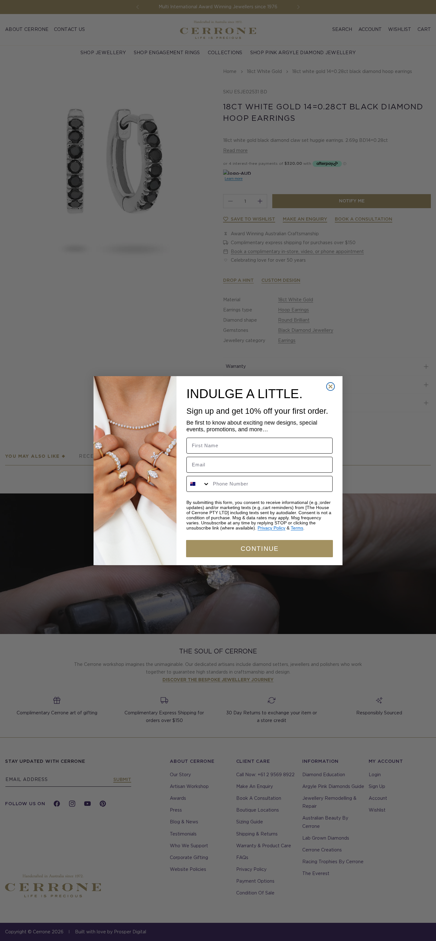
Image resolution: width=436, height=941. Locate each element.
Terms (297, 527)
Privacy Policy (271, 527)
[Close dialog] (331, 386)
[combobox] (198, 484)
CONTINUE (260, 548)
